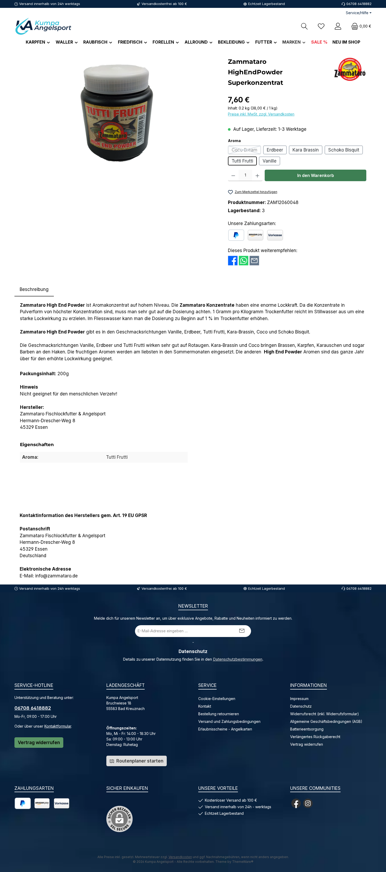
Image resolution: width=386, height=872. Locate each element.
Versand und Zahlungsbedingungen (229, 721)
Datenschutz (301, 706)
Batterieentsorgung (307, 729)
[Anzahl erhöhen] (257, 175)
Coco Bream (246, 150)
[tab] (34, 289)
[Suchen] (304, 26)
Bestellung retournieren (218, 714)
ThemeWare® (242, 862)
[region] (118, 112)
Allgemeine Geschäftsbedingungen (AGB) (326, 721)
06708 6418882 (32, 708)
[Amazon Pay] (255, 235)
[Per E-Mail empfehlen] (254, 260)
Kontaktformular (57, 726)
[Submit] (242, 631)
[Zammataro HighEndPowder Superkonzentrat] (118, 112)
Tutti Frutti (242, 161)
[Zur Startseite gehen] (43, 26)
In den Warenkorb (315, 175)
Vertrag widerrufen (39, 742)
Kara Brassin (306, 150)
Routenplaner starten (139, 761)
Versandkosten (180, 857)
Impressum (299, 698)
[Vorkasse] (275, 235)
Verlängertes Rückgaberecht (315, 736)
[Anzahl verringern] (233, 175)
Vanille (270, 161)
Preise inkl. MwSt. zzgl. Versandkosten (261, 114)
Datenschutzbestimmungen (237, 659)
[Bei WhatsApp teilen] (243, 260)
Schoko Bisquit (343, 150)
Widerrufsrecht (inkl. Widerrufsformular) (324, 714)
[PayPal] (236, 235)
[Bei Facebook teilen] (233, 260)
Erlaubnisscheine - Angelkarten (225, 729)
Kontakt (204, 706)
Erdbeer (275, 150)
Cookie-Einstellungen (216, 698)
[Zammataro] (349, 69)
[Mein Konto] (338, 26)
